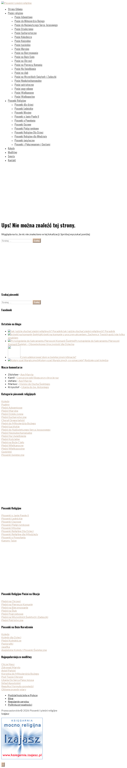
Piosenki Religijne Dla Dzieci (29, 132)
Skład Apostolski (11, 683)
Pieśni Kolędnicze (23, 37)
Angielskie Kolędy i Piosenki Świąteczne (24, 649)
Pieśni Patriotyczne (12, 620)
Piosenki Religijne (17, 101)
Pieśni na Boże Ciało (24, 57)
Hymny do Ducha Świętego (34, 383)
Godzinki (6, 451)
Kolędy (11, 148)
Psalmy (5, 404)
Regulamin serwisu (18, 701)
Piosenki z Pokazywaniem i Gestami (32, 144)
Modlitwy (12, 152)
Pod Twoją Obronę (12, 676)
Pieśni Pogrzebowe (12, 613)
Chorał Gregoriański (13, 420)
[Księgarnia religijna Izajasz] (22, 758)
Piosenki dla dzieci (24, 105)
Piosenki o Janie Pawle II (27, 117)
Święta (11, 156)
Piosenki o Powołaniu (25, 121)
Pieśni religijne (15, 13)
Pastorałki (7, 643)
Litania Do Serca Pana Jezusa (17, 679)
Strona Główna (15, 9)
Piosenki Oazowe (23, 124)
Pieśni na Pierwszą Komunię (28, 65)
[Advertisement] (63, 188)
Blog (10, 698)
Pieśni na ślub (21, 73)
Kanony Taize (9, 540)
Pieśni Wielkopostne (25, 97)
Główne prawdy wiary (13, 689)
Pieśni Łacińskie (22, 45)
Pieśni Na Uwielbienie (25, 69)
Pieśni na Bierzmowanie (26, 53)
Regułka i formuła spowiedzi (17, 686)
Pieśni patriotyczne (24, 85)
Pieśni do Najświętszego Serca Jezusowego (36, 25)
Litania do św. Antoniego (35, 387)
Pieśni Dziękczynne (24, 29)
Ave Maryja (26, 374)
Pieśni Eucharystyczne (26, 33)
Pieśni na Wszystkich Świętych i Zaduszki (35, 77)
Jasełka (5, 646)
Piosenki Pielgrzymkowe (27, 128)
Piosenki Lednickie (24, 109)
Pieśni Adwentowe (23, 17)
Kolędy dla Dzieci (11, 637)
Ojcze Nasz (8, 664)
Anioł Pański (8, 670)
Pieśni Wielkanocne (24, 93)
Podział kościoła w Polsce (23, 695)
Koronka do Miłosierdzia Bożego (20, 673)
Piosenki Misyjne (23, 113)
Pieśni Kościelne (23, 41)
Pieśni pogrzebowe (24, 89)
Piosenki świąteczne (25, 140)
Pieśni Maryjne (22, 49)
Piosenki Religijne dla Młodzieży (31, 136)
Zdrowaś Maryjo (10, 667)
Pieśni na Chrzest (23, 61)
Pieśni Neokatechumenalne (28, 81)
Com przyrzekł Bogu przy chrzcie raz (38, 377)
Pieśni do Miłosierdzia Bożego (29, 21)
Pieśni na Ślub (9, 610)
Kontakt (12, 160)
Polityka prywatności (20, 704)
